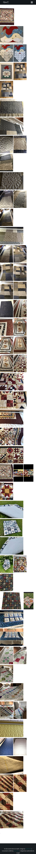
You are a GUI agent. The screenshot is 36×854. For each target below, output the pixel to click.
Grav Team (16, 851)
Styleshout (28, 849)
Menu (31, 2)
